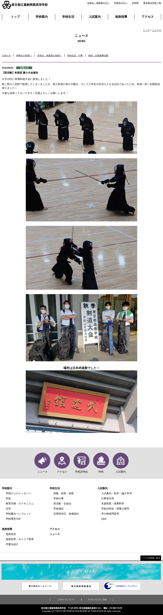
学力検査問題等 (110, 513)
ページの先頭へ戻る (151, 558)
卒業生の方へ (120, 3)
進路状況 (11, 534)
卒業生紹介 (12, 544)
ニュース (156, 30)
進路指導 (121, 16)
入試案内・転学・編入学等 (116, 493)
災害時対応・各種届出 (66, 513)
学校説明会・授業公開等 (115, 508)
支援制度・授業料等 (112, 503)
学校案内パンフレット (18, 513)
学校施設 (58, 508)
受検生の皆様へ (24, 55)
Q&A (104, 518)
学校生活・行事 (75, 55)
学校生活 (68, 16)
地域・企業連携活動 (98, 55)
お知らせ (6, 55)
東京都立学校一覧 (152, 3)
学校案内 (42, 16)
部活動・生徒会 (62, 503)
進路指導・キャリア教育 (20, 539)
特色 (8, 498)
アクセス (148, 16)
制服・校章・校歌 (63, 493)
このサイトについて (65, 599)
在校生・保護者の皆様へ (49, 55)
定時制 (135, 3)
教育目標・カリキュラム (20, 503)
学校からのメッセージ (18, 493)
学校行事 (58, 498)
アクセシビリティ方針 (97, 599)
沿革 (8, 508)
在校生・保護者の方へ (98, 3)
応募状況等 (107, 498)
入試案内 (95, 16)
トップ (15, 16)
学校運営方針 (13, 518)
